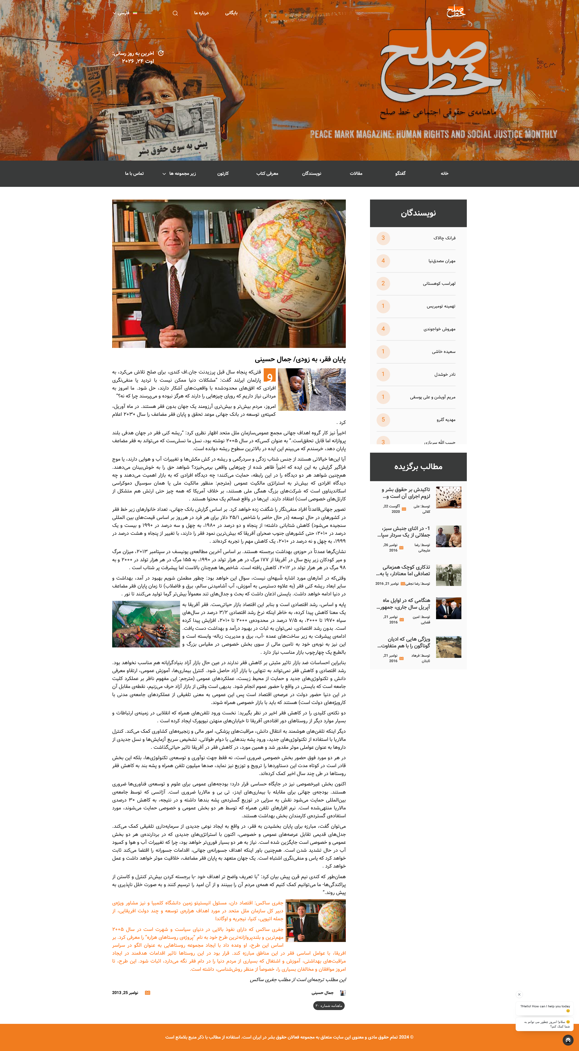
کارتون (223, 173)
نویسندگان (311, 173)
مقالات (356, 173)
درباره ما (201, 13)
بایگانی (231, 13)
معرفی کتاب (267, 173)
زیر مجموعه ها (182, 173)
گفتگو (400, 173)
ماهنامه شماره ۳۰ (329, 1006)
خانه (444, 173)
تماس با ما (134, 173)
